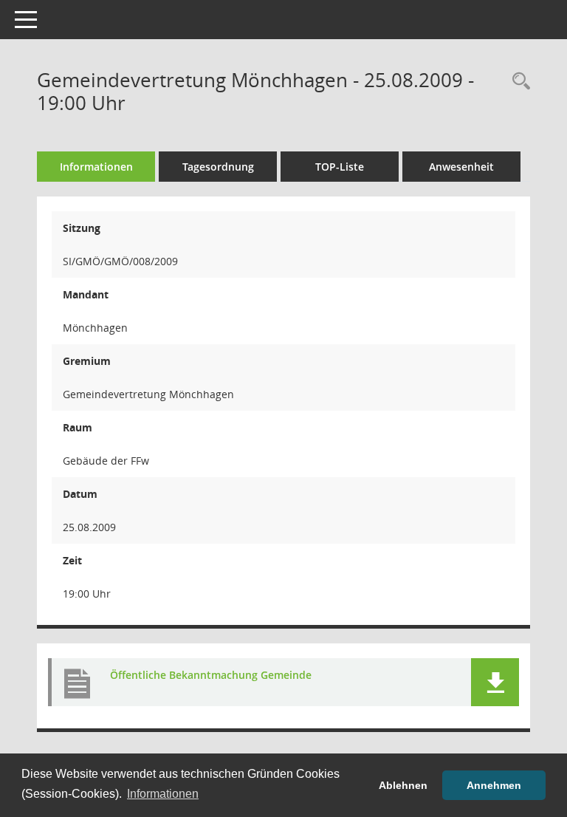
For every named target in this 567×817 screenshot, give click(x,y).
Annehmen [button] (494, 785)
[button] (495, 682)
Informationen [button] (163, 793)
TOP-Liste (339, 167)
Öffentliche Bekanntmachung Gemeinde (211, 675)
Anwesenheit (461, 167)
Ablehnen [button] (403, 785)
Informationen (96, 167)
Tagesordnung (218, 167)
